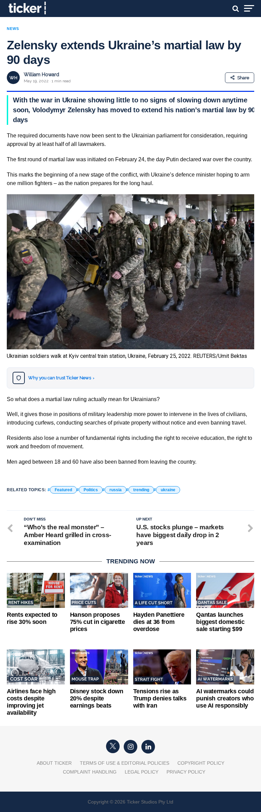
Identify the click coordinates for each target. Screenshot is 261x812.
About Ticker (54, 763)
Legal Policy (141, 772)
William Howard (41, 74)
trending (141, 489)
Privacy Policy (186, 772)
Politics (91, 489)
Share (243, 77)
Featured (63, 489)
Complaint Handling (90, 772)
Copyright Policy (200, 763)
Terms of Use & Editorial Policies (124, 763)
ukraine (168, 489)
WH (13, 77)
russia (115, 489)
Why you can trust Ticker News (61, 377)
